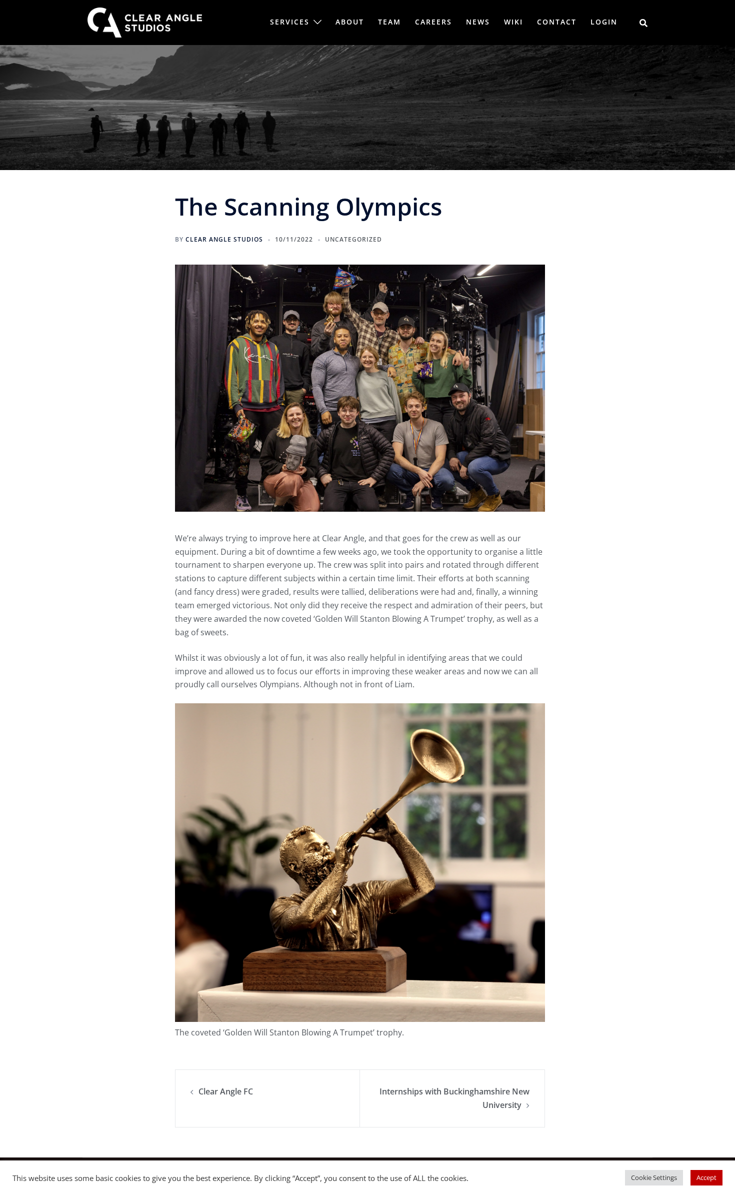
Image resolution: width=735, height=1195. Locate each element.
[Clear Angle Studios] (145, 21)
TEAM (389, 22)
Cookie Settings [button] (654, 1177)
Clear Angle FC (225, 1091)
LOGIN (604, 22)
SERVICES (290, 22)
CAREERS (433, 22)
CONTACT (556, 22)
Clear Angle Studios (224, 239)
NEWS (478, 22)
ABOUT (350, 22)
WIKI (513, 22)
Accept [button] (706, 1177)
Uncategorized (353, 239)
